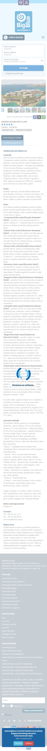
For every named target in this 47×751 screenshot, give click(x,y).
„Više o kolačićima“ (23, 739)
